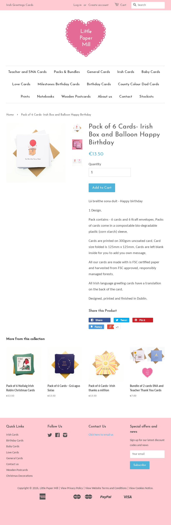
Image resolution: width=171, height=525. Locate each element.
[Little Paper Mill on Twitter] (50, 436)
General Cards (98, 72)
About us (105, 96)
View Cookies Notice (141, 488)
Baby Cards (150, 72)
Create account (98, 5)
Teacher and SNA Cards (27, 72)
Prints (25, 96)
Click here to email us (101, 434)
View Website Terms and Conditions (106, 488)
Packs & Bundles (67, 72)
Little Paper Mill (49, 488)
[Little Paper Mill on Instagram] (65, 436)
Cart (123, 5)
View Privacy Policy (72, 488)
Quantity (95, 164)
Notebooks (45, 96)
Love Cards (21, 84)
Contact (125, 96)
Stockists (146, 96)
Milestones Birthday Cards (58, 84)
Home (10, 114)
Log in (77, 5)
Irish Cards (125, 72)
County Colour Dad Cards (138, 84)
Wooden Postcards (76, 96)
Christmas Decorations (19, 476)
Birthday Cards (99, 84)
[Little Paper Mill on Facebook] (57, 436)
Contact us (12, 464)
